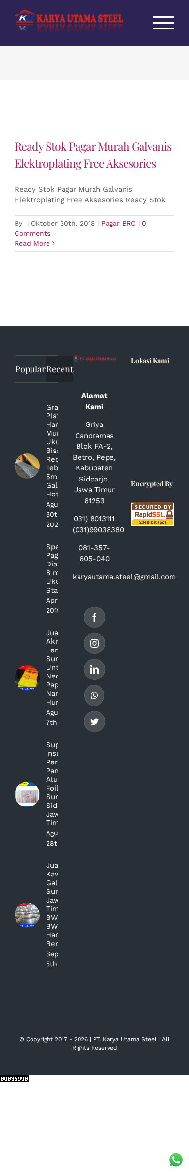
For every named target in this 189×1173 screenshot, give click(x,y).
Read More (32, 243)
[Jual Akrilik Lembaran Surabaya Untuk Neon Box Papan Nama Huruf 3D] (27, 678)
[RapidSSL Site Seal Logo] (152, 507)
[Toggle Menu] (164, 22)
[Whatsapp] (94, 695)
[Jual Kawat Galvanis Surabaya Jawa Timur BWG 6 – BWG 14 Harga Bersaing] (27, 915)
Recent (59, 369)
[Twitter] (94, 721)
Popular (30, 369)
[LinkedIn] (94, 669)
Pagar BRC (118, 223)
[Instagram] (94, 643)
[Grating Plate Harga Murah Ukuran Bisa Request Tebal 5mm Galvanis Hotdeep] (27, 466)
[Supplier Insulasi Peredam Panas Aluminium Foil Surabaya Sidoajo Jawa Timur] (27, 794)
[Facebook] (94, 617)
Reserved (104, 1048)
